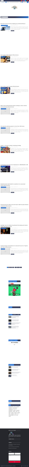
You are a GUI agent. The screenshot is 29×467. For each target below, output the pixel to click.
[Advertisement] (14, 13)
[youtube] (21, 0)
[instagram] (24, 0)
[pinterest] (27, 0)
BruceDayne (10, 411)
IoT (14, 409)
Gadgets (18, 412)
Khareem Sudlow (4, 187)
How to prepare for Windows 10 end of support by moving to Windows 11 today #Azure (16, 323)
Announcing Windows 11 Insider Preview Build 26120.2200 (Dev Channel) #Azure (15, 327)
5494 (15, 267)
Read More (12, 30)
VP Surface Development (4, 25)
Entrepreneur (10, 410)
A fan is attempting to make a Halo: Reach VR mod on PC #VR (16, 369)
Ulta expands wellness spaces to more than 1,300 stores (12, 126)
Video (16, 411)
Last (20, 267)
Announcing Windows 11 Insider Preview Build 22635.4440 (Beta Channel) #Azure (15, 317)
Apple (18, 314)
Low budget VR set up (14, 375)
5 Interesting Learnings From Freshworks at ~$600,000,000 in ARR (14, 164)
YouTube (15, 412)
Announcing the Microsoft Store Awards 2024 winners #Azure (15, 320)
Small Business (3, 147)
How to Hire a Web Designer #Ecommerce (9, 55)
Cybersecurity (11, 409)
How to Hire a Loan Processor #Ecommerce (10, 86)
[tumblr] (26, 0)
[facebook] (22, 0)
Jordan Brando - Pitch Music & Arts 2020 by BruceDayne (14, 445)
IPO (18, 411)
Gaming (12, 412)
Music (10, 412)
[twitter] (25, 0)
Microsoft (10, 314)
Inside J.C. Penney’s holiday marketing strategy (11, 145)
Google (14, 411)
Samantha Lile (3, 88)
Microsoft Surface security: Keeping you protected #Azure (13, 23)
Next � (18, 267)
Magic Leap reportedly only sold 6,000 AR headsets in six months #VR (16, 372)
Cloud (10, 416)
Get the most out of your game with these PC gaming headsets (16, 366)
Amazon (14, 314)
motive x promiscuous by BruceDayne (14, 446)
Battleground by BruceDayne (13, 448)
